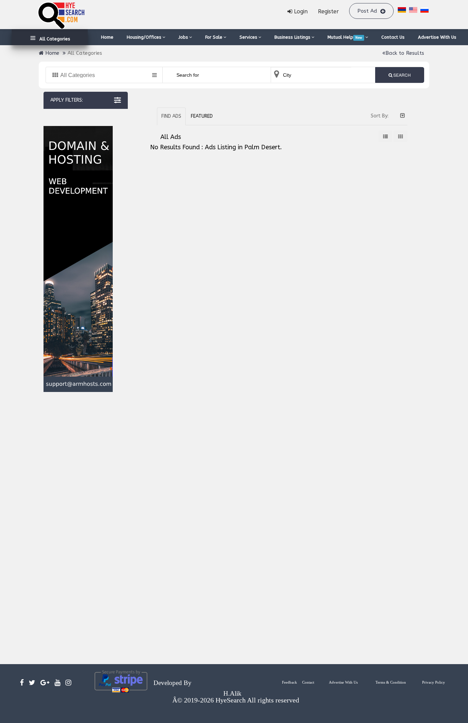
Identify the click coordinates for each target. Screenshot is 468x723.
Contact (308, 682)
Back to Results (404, 53)
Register (328, 11)
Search (401, 75)
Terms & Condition (390, 682)
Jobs (183, 37)
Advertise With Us (437, 37)
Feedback (289, 682)
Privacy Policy (433, 682)
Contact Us (393, 37)
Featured (202, 116)
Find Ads (171, 116)
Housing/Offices (144, 37)
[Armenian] (402, 11)
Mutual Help (345, 37)
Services (248, 37)
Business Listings (292, 37)
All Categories (53, 38)
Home (107, 37)
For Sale (213, 37)
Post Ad (368, 11)
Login (300, 11)
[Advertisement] (78, 528)
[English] (413, 11)
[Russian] (424, 11)
